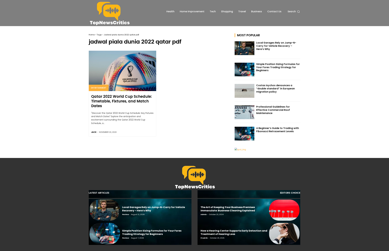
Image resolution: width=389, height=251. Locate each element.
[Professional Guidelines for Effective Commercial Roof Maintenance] (244, 112)
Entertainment (98, 87)
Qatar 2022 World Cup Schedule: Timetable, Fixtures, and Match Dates (121, 101)
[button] (294, 11)
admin (204, 214)
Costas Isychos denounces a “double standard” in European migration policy (275, 88)
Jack (93, 132)
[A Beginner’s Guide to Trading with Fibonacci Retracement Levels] (244, 134)
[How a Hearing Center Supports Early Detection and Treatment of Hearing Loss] (284, 233)
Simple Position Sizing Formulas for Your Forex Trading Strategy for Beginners (278, 67)
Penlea (125, 214)
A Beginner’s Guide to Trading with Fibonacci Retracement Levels (277, 129)
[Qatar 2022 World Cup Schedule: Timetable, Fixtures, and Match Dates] (122, 71)
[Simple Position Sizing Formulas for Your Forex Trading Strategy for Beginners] (244, 69)
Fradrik (204, 238)
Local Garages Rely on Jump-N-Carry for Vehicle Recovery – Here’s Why (276, 46)
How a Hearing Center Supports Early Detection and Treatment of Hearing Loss (234, 232)
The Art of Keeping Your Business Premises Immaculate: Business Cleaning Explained (228, 208)
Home (92, 34)
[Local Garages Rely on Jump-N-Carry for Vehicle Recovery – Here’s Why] (244, 48)
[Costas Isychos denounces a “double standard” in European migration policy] (244, 91)
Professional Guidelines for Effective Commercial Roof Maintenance (273, 110)
